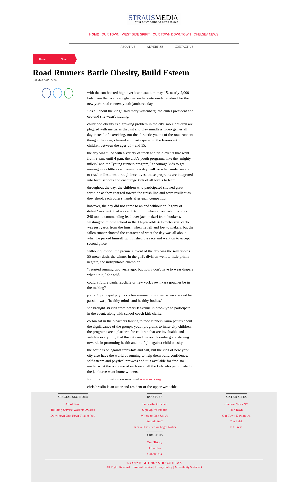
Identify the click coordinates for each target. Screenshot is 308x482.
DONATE (265, 4)
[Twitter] (57, 93)
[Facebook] (46, 93)
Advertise (155, 46)
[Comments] (68, 93)
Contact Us (184, 46)
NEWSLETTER (241, 4)
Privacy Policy (163, 467)
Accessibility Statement (188, 467)
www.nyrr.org (150, 379)
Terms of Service (142, 467)
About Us (127, 46)
